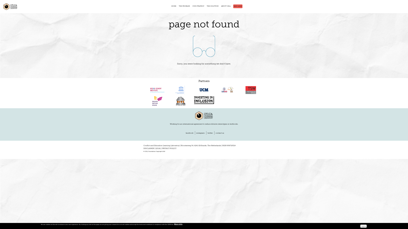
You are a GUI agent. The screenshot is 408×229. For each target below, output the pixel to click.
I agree (363, 226)
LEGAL (158, 148)
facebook (189, 133)
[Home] (11, 6)
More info (178, 224)
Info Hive (238, 6)
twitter (210, 133)
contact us (220, 133)
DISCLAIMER (148, 148)
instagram (200, 133)
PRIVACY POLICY (169, 148)
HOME (173, 6)
